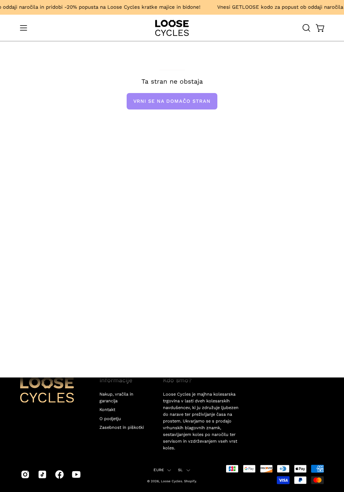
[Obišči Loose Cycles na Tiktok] (41, 474)
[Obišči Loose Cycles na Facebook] (58, 474)
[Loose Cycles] (172, 28)
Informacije (115, 380)
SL (180, 470)
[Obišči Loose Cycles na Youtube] (75, 474)
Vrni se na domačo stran (172, 101)
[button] (305, 28)
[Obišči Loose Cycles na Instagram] (24, 474)
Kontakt (107, 409)
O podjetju (110, 418)
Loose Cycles (171, 481)
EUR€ (159, 470)
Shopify (190, 481)
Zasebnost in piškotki (121, 427)
